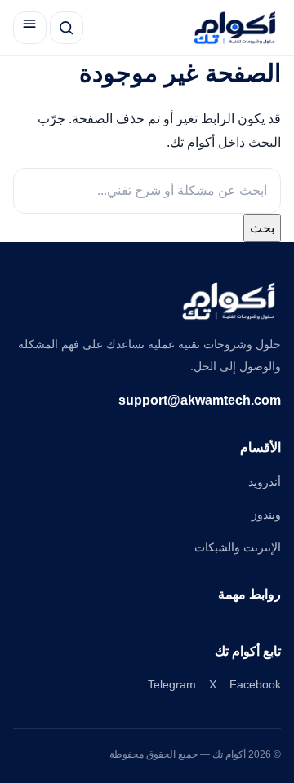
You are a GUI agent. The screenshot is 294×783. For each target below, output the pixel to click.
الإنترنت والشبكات (237, 547)
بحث (262, 228)
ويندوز (266, 514)
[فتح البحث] (66, 28)
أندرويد (264, 482)
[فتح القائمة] (30, 28)
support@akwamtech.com (199, 400)
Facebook (255, 684)
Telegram (172, 684)
